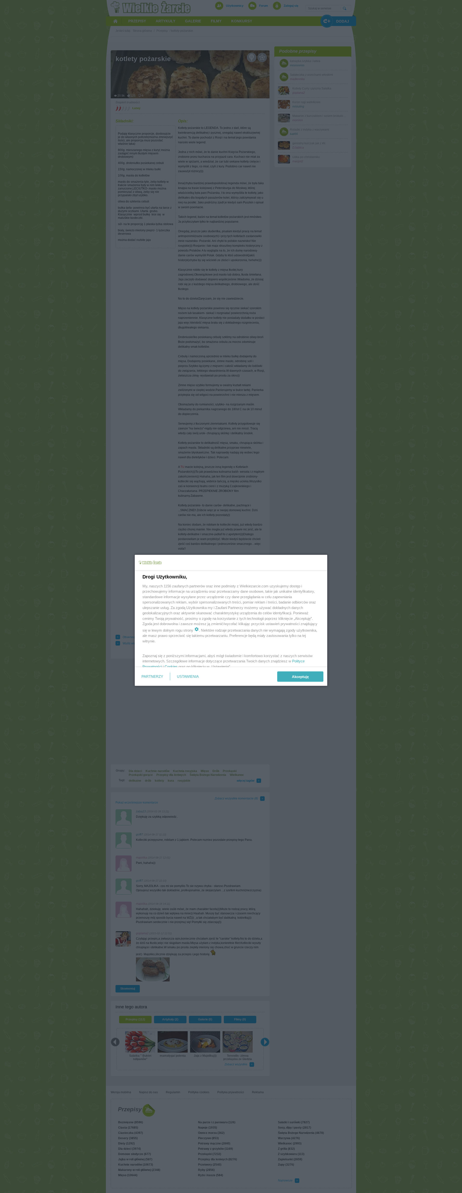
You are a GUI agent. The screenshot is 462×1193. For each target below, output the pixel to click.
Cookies (171, 666)
